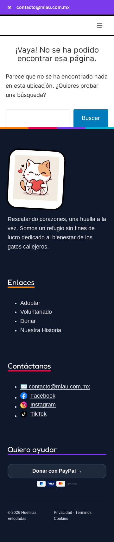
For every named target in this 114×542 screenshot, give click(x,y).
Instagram (43, 404)
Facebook (42, 396)
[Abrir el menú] (99, 25)
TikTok (38, 414)
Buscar (91, 118)
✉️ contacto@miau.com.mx (55, 386)
